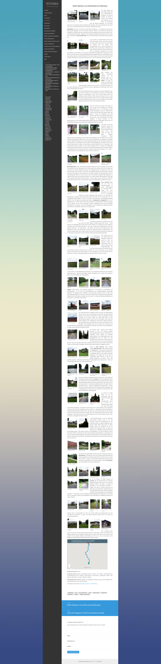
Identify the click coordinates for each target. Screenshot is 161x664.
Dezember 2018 (48, 119)
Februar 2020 (48, 105)
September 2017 (48, 129)
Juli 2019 (47, 111)
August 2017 (47, 131)
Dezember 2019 (48, 108)
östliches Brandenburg (49, 38)
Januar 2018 (47, 127)
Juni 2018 (47, 122)
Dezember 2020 (48, 101)
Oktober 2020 (48, 102)
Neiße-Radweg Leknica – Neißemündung (88, 583)
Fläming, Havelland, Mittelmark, (50, 51)
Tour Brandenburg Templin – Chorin (52, 64)
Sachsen (46, 54)
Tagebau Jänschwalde (84, 594)
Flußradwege (47, 18)
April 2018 (47, 124)
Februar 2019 (48, 117)
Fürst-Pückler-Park (83, 592)
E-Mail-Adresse (71, 641)
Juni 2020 (47, 104)
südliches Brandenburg (49, 43)
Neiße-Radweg (47, 20)
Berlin (45, 15)
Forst (76, 592)
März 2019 (47, 115)
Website (69, 646)
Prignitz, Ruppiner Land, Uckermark (51, 36)
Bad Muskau (70, 592)
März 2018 (47, 125)
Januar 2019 (47, 118)
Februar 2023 (48, 97)
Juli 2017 (47, 132)
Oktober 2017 (48, 128)
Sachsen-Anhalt (47, 56)
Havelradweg (47, 25)
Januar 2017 (47, 137)
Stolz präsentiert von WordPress (84, 661)
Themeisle (99, 661)
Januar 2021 (47, 99)
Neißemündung (96, 592)
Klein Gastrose (97, 348)
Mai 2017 (47, 134)
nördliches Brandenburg (49, 33)
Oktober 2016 (48, 139)
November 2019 (48, 109)
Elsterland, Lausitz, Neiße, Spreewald (52, 46)
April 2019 (47, 114)
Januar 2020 (47, 107)
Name (69, 635)
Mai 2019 (47, 112)
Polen (45, 59)
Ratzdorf (76, 594)
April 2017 (47, 135)
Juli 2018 (47, 121)
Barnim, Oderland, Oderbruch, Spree (51, 41)
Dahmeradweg (47, 23)
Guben (90, 592)
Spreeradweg (47, 28)
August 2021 (47, 98)
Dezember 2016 (48, 138)
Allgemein (46, 10)
